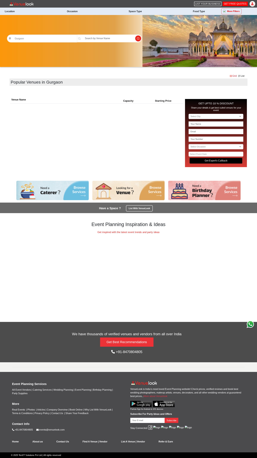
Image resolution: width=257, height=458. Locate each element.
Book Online (76, 409)
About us (37, 441)
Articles (41, 409)
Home (15, 441)
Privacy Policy (42, 413)
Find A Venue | (91, 441)
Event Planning (83, 390)
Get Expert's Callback (216, 160)
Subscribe (171, 420)
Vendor (103, 441)
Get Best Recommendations (126, 342)
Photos (31, 409)
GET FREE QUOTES (235, 4)
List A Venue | (128, 441)
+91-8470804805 (128, 352)
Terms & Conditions (22, 413)
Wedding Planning (63, 390)
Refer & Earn (166, 441)
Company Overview (57, 409)
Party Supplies (20, 393)
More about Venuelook (155, 396)
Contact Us (57, 413)
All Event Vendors (21, 390)
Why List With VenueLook (97, 409)
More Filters (233, 11)
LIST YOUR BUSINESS (207, 4)
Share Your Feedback (76, 413)
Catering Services (42, 390)
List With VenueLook (139, 208)
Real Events (19, 409)
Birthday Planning (102, 390)
